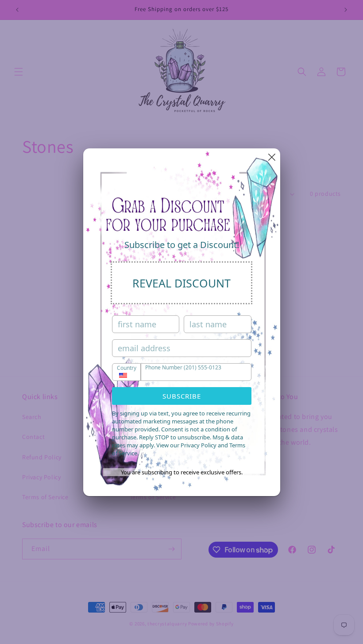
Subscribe (181, 396)
